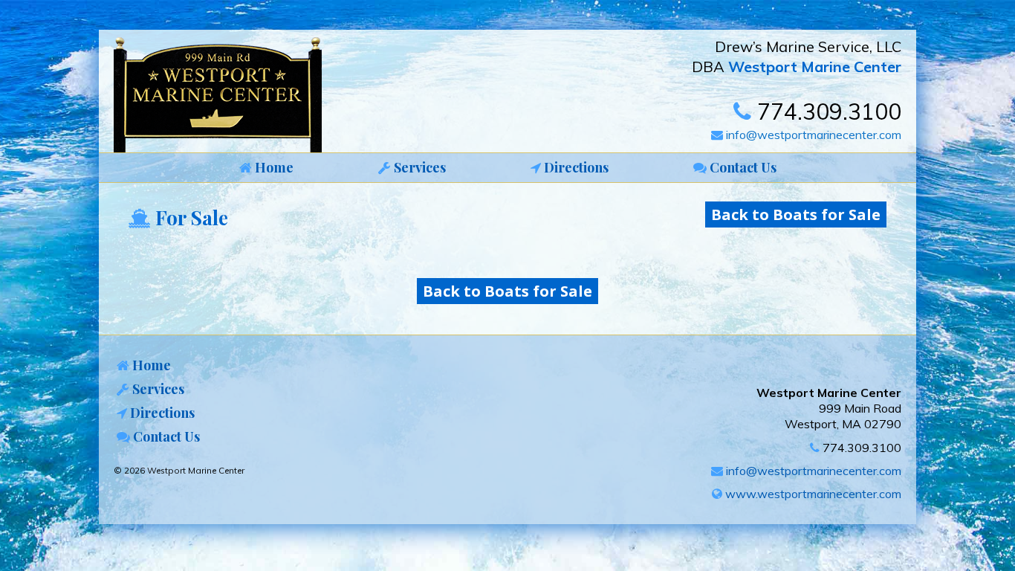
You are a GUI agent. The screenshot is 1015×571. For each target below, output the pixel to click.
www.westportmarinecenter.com (811, 493)
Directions (161, 413)
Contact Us (165, 436)
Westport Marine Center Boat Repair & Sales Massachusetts (221, 94)
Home (150, 365)
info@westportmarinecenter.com (812, 134)
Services (156, 389)
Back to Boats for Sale (796, 214)
